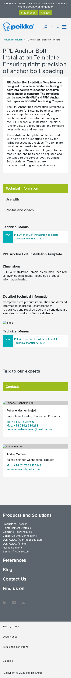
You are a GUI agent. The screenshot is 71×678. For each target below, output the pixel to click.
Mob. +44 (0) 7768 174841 (24, 465)
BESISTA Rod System (16, 551)
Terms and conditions (15, 646)
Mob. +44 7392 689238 (22, 425)
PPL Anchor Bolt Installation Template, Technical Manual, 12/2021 (36, 236)
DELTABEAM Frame (15, 543)
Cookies (8, 660)
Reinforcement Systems (17, 527)
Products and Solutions (13, 40)
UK (54, 27)
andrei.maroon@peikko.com (24, 469)
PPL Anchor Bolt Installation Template (43, 40)
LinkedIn (5, 601)
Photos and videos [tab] (20, 210)
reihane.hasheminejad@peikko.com (29, 429)
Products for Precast (15, 524)
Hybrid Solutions (13, 547)
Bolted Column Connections (20, 535)
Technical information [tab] (22, 188)
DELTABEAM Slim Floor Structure (22, 539)
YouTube (14, 601)
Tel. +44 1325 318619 (20, 422)
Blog (7, 569)
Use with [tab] (12, 199)
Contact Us (14, 579)
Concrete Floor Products (17, 531)
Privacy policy (11, 626)
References (14, 560)
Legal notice (10, 636)
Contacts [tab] (13, 387)
